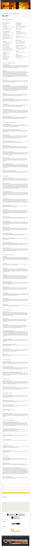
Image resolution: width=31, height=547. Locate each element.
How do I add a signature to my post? (7, 43)
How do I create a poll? (5, 44)
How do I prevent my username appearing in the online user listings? (8, 33)
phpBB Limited (22, 458)
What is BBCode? (5, 53)
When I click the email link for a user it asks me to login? (8, 39)
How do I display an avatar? (6, 37)
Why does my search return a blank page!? (21, 42)
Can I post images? (5, 55)
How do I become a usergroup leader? (20, 26)
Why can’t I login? (5, 26)
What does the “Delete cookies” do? (7, 29)
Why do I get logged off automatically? (7, 28)
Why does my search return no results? (20, 41)
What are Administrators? (19, 23)
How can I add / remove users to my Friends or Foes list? (22, 38)
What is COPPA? (5, 24)
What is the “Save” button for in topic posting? (8, 49)
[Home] (8, 5)
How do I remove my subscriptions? (20, 49)
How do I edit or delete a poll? (6, 45)
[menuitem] (2, 1)
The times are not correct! (6, 34)
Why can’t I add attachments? (6, 47)
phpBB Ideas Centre (10, 464)
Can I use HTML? (5, 54)
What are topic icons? (5, 59)
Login (2, 484)
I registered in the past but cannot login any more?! (9, 27)
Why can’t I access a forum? (6, 46)
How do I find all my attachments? (20, 52)
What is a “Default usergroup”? (19, 28)
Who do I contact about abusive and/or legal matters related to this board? (22, 57)
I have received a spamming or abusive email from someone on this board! (22, 34)
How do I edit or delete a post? (6, 42)
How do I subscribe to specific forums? (20, 48)
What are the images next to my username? (8, 36)
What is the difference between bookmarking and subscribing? (22, 46)
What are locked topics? (5, 58)
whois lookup (26, 469)
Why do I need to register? (6, 23)
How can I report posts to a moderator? (7, 48)
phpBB (6, 538)
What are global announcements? (7, 56)
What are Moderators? (18, 24)
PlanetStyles (11, 538)
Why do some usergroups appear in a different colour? (21, 27)
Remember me (4, 491)
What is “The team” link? (18, 29)
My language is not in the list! (6, 35)
